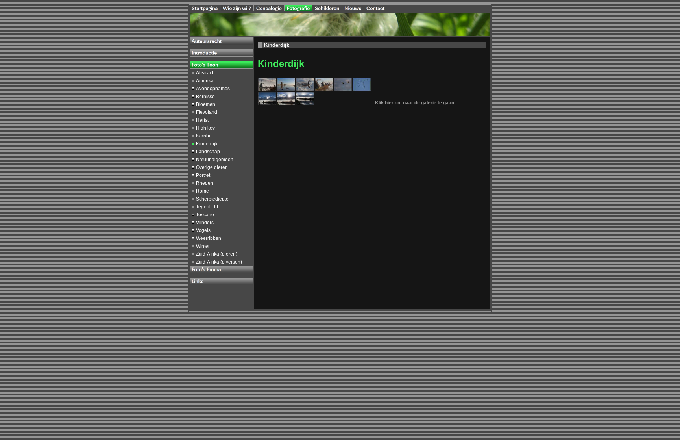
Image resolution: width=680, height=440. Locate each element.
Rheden (204, 183)
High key (205, 128)
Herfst (202, 120)
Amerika (205, 81)
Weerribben (208, 238)
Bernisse (205, 96)
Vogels (203, 230)
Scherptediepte (212, 199)
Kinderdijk (207, 144)
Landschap (208, 151)
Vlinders (205, 222)
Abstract (204, 73)
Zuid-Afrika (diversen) (219, 262)
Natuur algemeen (214, 159)
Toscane (205, 214)
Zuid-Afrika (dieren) (216, 254)
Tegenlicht (207, 207)
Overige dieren (212, 167)
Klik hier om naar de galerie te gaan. (415, 103)
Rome (202, 191)
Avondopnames (213, 88)
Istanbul (204, 136)
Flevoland (206, 112)
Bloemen (205, 104)
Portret (203, 175)
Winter (203, 246)
